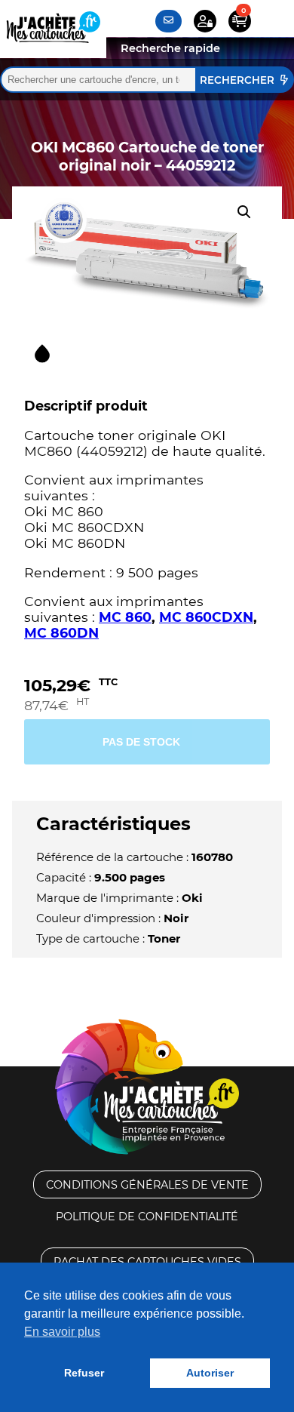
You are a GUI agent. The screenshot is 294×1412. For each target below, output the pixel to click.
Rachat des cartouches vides (147, 1262)
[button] (244, 212)
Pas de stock (141, 742)
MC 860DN (61, 633)
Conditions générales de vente (147, 1185)
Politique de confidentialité (147, 1216)
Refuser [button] (84, 1373)
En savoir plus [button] (62, 1331)
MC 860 (125, 617)
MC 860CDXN (206, 617)
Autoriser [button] (210, 1373)
